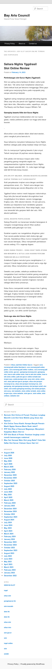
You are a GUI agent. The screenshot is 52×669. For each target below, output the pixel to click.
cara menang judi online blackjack (23, 366)
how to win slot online (33, 374)
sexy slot (31, 379)
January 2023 (9, 572)
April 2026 (8, 464)
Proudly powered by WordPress (33, 664)
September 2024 (10, 517)
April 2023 (8, 564)
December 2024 (10, 508)
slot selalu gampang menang (20, 388)
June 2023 (8, 558)
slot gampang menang (20, 386)
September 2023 (10, 550)
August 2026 (9, 452)
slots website (18, 393)
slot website (16, 391)
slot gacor (8, 632)
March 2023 (8, 567)
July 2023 (8, 556)
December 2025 (10, 475)
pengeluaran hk (10, 601)
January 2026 (9, 472)
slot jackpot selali (36, 386)
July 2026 (8, 455)
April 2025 (8, 497)
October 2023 (9, 547)
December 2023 (10, 542)
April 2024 (8, 531)
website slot (14, 396)
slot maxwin (8, 606)
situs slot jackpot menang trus (26, 384)
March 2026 (8, 466)
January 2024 (9, 539)
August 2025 (9, 486)
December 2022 (10, 575)
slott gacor (28, 393)
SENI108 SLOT (9, 585)
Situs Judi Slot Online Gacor (21, 365)
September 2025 (10, 483)
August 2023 (9, 553)
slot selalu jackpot (38, 388)
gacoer (16, 372)
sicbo (37, 379)
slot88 (6, 654)
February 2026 (10, 469)
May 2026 (8, 461)
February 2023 (10, 570)
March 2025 (8, 500)
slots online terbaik (29, 391)
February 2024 (10, 536)
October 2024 (9, 514)
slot (5, 638)
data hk (7, 611)
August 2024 (9, 519)
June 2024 (8, 525)
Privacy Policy (10, 43)
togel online (8, 643)
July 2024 (8, 522)
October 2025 (9, 480)
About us (22, 43)
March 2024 (8, 533)
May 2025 (8, 494)
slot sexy (7, 391)
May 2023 (8, 561)
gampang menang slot (28, 372)
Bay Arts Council (17, 15)
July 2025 (8, 489)
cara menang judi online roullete (21, 369)
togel (6, 590)
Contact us (33, 43)
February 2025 (10, 503)
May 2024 (8, 528)
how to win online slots (16, 374)
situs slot (7, 595)
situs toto (7, 627)
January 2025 (9, 505)
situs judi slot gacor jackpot (18, 381)
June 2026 (8, 458)
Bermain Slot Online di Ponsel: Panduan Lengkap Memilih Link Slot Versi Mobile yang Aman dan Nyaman (24, 418)
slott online (37, 393)
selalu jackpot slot (20, 379)
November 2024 (10, 511)
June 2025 (8, 491)
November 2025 (10, 477)
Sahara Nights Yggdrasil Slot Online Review (20, 66)
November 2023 (10, 544)
